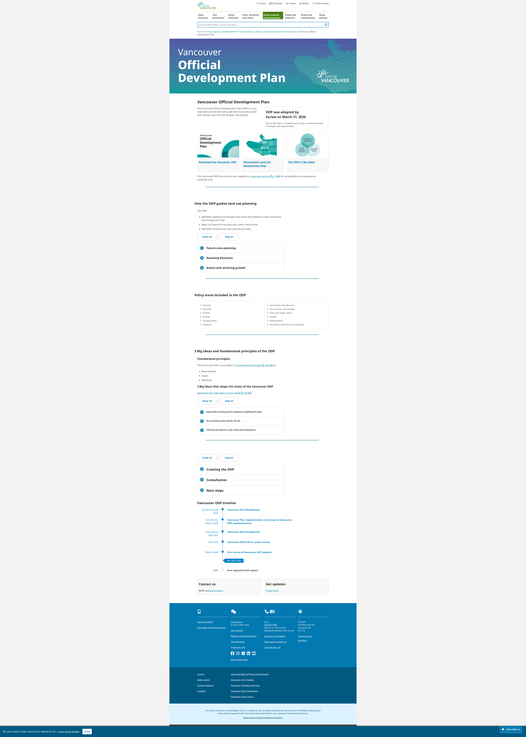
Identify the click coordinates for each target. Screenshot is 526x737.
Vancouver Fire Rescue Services (245, 685)
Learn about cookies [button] (68, 731)
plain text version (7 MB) (266, 176)
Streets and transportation (308, 16)
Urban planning (289, 31)
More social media (239, 659)
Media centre (203, 679)
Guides (305, 3)
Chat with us (236, 622)
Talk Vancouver (238, 641)
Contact (262, 3)
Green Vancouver (203, 16)
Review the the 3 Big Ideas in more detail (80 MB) (224, 392)
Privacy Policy (272, 590)
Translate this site (272, 647)
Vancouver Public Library (242, 696)
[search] (326, 24)
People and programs (290, 16)
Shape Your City (238, 647)
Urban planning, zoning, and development (259, 31)
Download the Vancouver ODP (217, 162)
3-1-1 (266, 622)
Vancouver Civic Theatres (242, 679)
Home (200, 31)
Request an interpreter (274, 636)
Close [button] (87, 731)
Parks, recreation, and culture (250, 16)
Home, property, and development (272, 16)
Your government (218, 16)
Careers (292, 3)
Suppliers (201, 691)
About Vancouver (233, 16)
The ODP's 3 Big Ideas (301, 162)
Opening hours (305, 636)
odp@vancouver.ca (214, 590)
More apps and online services (211, 627)
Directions (302, 640)
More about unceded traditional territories (263, 717)
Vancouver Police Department (244, 691)
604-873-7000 (270, 625)
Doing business (323, 16)
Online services (322, 3)
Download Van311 (205, 622)
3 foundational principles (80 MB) (254, 365)
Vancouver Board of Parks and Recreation (250, 674)
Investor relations (205, 685)
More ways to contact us (275, 642)
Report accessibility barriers (244, 636)
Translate (278, 3)
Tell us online (237, 630)
